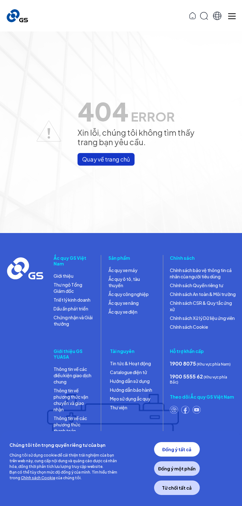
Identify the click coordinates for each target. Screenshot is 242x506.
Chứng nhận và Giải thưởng (73, 321)
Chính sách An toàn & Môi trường (203, 294)
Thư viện (118, 407)
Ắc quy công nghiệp (128, 294)
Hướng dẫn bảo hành (131, 390)
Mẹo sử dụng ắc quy (130, 398)
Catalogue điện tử (128, 372)
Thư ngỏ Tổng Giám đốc (68, 288)
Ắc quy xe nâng (123, 303)
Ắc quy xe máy (122, 270)
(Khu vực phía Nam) (200, 363)
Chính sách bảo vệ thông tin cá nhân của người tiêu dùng (201, 273)
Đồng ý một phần (177, 468)
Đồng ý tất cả (176, 449)
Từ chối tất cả (177, 488)
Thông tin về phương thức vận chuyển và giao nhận (71, 400)
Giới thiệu (63, 276)
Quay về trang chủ (106, 159)
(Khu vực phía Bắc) (198, 378)
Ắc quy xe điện (122, 312)
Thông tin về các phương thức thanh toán (70, 424)
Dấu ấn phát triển (71, 308)
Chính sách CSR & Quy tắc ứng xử (201, 306)
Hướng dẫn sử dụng (130, 381)
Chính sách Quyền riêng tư (196, 285)
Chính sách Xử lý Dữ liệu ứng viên (202, 318)
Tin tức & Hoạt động (130, 363)
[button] (217, 16)
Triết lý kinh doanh (72, 300)
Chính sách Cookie (189, 327)
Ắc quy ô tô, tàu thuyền (124, 282)
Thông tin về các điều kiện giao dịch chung (72, 375)
